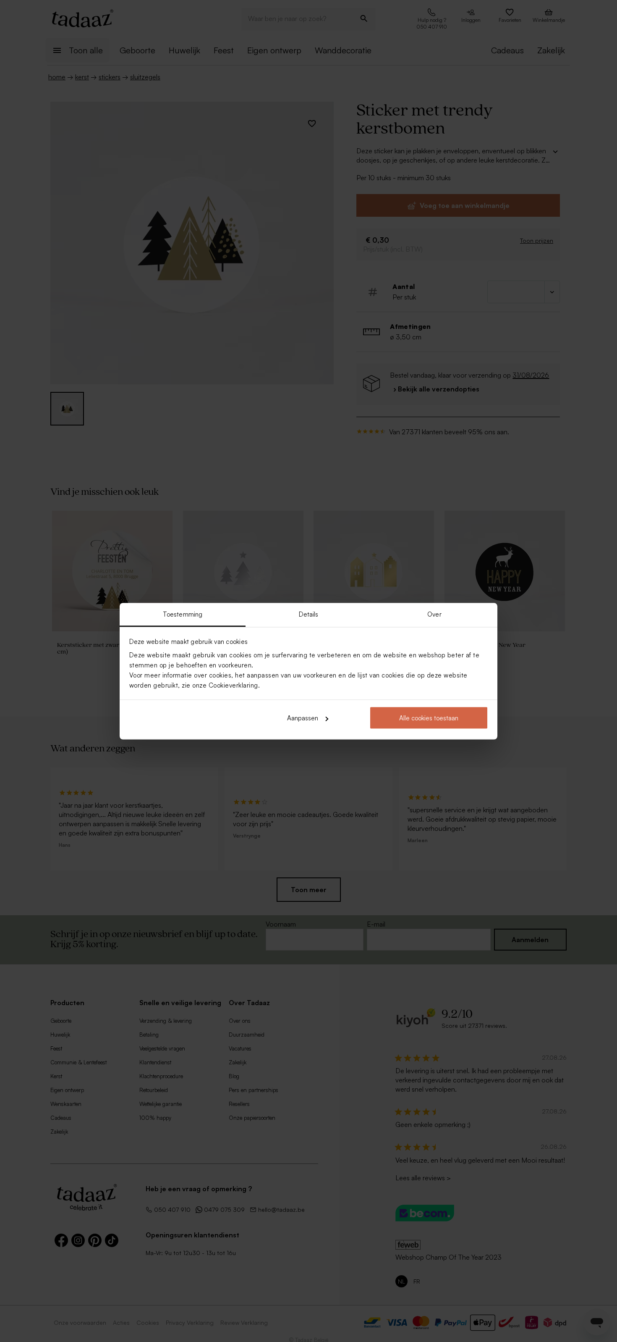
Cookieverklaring (233, 685)
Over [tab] (434, 614)
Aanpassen (302, 718)
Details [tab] (309, 614)
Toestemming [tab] (182, 614)
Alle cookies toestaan (428, 718)
